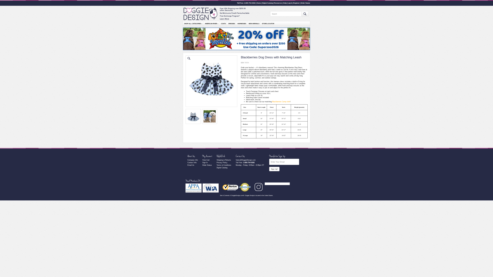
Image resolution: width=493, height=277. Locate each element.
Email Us (190, 165)
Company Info (192, 160)
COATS (223, 23)
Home (259, 3)
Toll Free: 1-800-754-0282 (246, 3)
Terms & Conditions (224, 165)
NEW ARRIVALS (254, 23)
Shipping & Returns (224, 160)
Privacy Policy (222, 163)
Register (296, 3)
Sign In (205, 163)
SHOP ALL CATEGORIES (193, 23)
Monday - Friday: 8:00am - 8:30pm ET (250, 165)
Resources (278, 3)
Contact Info (192, 163)
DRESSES (231, 23)
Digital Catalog (267, 3)
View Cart (206, 160)
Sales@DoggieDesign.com (246, 160)
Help (285, 3)
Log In (290, 3)
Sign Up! (274, 169)
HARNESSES (242, 23)
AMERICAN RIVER (211, 23)
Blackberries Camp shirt (281, 102)
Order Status (305, 3)
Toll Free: (245, 163)
